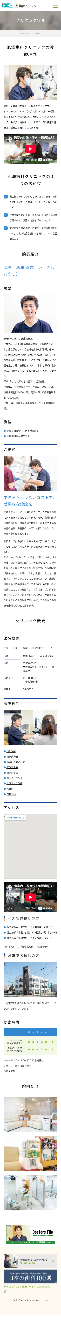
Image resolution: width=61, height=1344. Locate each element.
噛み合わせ (12, 772)
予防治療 (11, 751)
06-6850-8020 (31, 678)
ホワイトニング (14, 778)
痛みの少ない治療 (16, 762)
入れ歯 (10, 789)
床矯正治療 (12, 767)
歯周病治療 (12, 756)
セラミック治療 (14, 783)
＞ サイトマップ (20, 1300)
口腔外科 (11, 794)
